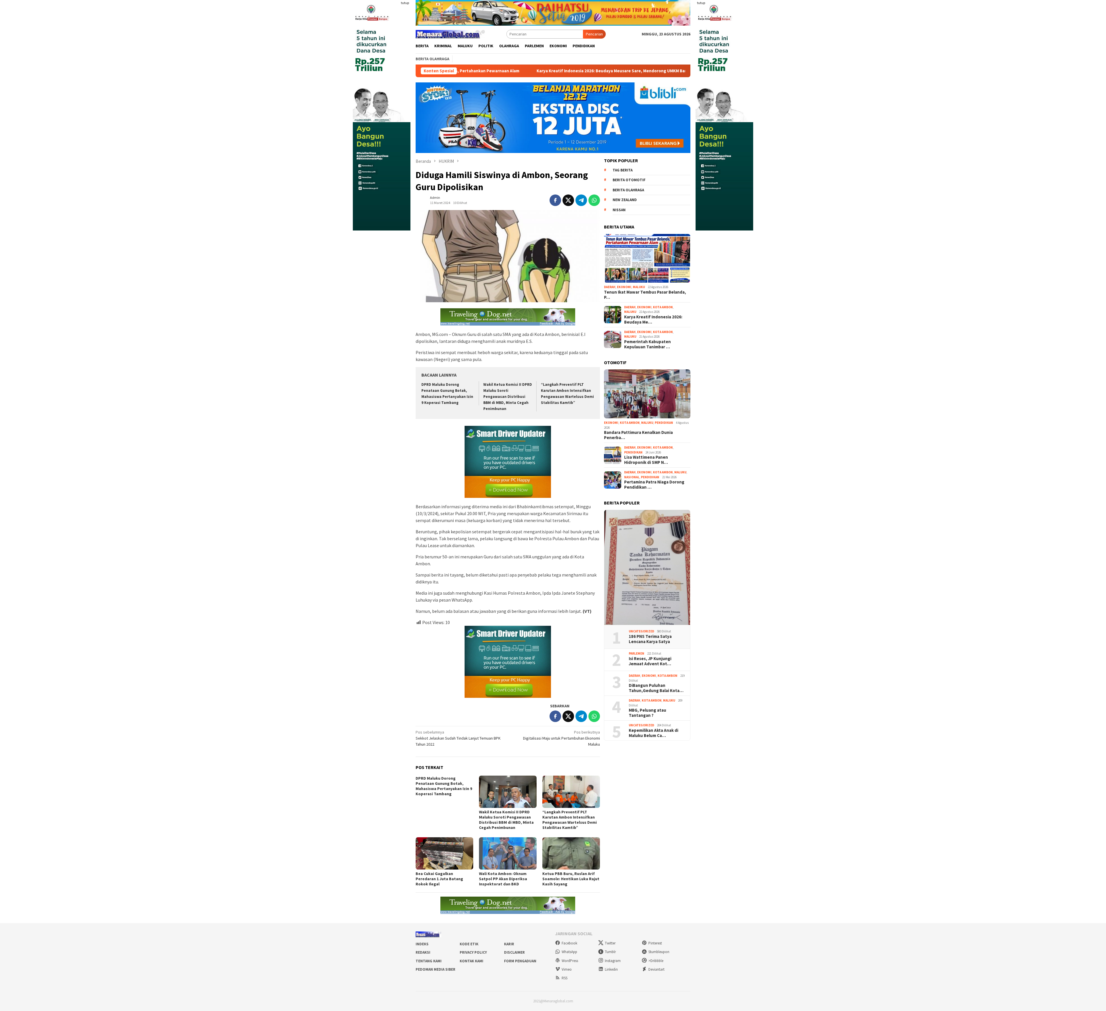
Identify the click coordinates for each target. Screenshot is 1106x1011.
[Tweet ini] (568, 200)
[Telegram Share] (581, 200)
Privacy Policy (473, 952)
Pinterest (655, 943)
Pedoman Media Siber (435, 969)
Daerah (610, 287)
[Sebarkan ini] (555, 200)
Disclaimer (514, 952)
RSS (564, 978)
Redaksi (423, 952)
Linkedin (611, 969)
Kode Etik (469, 944)
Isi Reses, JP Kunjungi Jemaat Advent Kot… (650, 661)
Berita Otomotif (629, 179)
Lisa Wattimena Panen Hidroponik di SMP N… (646, 460)
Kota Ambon (663, 307)
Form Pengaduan (520, 961)
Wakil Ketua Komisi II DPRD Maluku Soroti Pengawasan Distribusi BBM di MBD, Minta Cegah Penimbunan (507, 396)
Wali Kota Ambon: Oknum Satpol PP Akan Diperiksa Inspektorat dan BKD (503, 879)
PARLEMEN (636, 653)
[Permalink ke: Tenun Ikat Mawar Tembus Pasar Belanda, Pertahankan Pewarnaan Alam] (647, 258)
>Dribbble (655, 960)
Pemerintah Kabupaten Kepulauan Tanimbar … (647, 344)
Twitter (610, 943)
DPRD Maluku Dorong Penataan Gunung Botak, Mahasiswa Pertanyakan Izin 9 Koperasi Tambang (444, 786)
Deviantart (656, 969)
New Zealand (625, 199)
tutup (405, 3)
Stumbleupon (658, 951)
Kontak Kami (471, 961)
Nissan (619, 209)
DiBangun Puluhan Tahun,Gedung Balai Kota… (656, 688)
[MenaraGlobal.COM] (450, 33)
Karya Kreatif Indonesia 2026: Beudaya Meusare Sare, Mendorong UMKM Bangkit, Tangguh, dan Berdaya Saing (557, 70)
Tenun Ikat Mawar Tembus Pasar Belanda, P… (645, 295)
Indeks (422, 944)
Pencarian (594, 34)
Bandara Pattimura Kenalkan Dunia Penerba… (638, 435)
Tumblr (610, 951)
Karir (509, 944)
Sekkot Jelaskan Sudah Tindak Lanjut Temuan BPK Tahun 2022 (458, 738)
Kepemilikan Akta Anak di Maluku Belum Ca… (653, 733)
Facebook (569, 943)
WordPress (570, 960)
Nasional (631, 477)
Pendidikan (664, 423)
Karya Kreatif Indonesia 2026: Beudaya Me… (653, 319)
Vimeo (567, 969)
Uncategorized (641, 631)
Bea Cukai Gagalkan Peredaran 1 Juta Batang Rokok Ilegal (439, 879)
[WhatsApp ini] (594, 200)
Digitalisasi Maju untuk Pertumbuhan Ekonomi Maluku (561, 738)
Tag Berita (622, 170)
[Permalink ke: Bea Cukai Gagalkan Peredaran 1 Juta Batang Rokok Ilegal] (444, 853)
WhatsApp (569, 951)
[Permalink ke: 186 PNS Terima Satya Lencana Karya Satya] (647, 567)
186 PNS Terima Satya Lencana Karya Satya (650, 639)
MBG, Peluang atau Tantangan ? (647, 713)
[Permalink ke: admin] (421, 200)
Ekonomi (624, 287)
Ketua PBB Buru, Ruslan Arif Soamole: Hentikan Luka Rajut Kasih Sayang (570, 879)
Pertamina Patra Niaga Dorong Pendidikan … (654, 484)
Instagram (613, 960)
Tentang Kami (429, 961)
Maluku (639, 287)
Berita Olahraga (628, 190)
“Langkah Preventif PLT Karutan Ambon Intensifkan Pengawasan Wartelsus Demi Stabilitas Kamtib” (569, 819)
